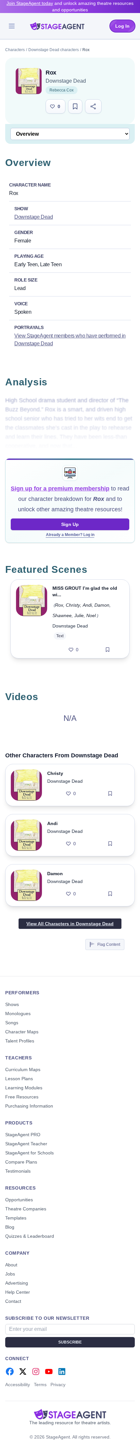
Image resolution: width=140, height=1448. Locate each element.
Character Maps (21, 1031)
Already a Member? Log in (70, 534)
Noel (91, 615)
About (11, 1264)
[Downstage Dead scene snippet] (31, 619)
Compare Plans (21, 1162)
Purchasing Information (29, 1106)
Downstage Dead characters (53, 50)
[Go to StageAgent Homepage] (70, 1414)
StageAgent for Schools (29, 1152)
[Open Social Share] (93, 106)
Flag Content (108, 944)
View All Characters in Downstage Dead (70, 923)
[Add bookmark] (107, 649)
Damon (101, 605)
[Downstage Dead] (29, 81)
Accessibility (17, 1384)
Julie (79, 615)
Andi (87, 605)
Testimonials (18, 1171)
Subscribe (70, 1342)
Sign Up (70, 524)
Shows (12, 1004)
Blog (9, 1227)
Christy (73, 605)
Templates (15, 1217)
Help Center (17, 1292)
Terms (40, 1384)
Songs (11, 1022)
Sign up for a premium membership (60, 488)
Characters (15, 50)
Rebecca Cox (61, 90)
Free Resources (21, 1096)
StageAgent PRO (22, 1134)
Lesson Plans (19, 1078)
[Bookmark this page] (75, 106)
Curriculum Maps (22, 1069)
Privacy (57, 1384)
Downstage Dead (66, 81)
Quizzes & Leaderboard (29, 1236)
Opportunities (19, 1199)
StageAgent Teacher (26, 1143)
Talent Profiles (19, 1040)
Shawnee (62, 615)
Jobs (10, 1273)
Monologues (18, 1013)
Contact (13, 1301)
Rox (59, 605)
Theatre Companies (25, 1208)
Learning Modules (23, 1087)
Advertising (16, 1283)
